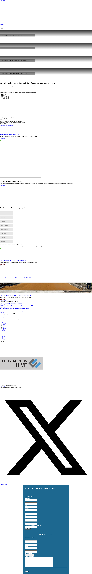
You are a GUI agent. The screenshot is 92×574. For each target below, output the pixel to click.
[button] (46, 27)
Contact (3, 334)
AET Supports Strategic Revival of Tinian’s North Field (13, 260)
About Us (3, 322)
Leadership (4, 323)
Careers (3, 324)
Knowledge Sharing (5, 338)
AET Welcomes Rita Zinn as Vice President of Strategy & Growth (14, 308)
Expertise (3, 332)
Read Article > (2, 304)
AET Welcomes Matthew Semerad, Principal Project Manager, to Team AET (16, 305)
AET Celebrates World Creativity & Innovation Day (11, 311)
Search (1, 28)
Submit (26, 571)
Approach (3, 337)
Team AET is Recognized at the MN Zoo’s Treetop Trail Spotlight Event (17, 277)
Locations (3, 325)
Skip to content (2, 0)
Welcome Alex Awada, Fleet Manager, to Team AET (11, 303)
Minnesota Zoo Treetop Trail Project (10, 134)
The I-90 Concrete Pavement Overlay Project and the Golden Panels (16, 295)
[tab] (6, 213)
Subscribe (27, 528)
